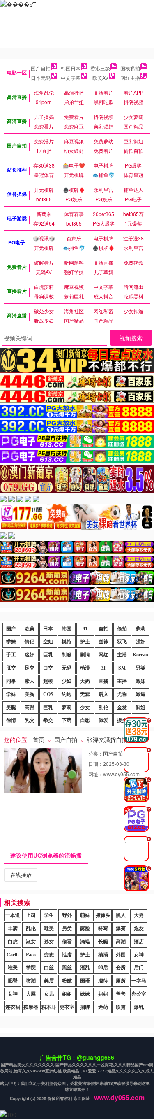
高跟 (29, 707)
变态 (49, 955)
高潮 (121, 942)
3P (103, 668)
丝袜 (103, 641)
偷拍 (122, 629)
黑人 (121, 915)
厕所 (121, 981)
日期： (95, 763)
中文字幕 (70, 77)
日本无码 (41, 77)
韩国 (66, 629)
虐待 (103, 981)
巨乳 (48, 655)
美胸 (29, 694)
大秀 (139, 915)
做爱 (103, 720)
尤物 (122, 694)
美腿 (11, 707)
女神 (139, 955)
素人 (29, 681)
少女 (85, 707)
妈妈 (103, 994)
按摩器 (30, 1007)
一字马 (138, 981)
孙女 (49, 942)
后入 (103, 694)
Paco (31, 955)
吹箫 (121, 1007)
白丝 (49, 967)
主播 (122, 655)
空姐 (48, 641)
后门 (139, 967)
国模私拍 (130, 68)
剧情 (85, 655)
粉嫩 (67, 981)
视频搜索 (131, 338)
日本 (48, 629)
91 (85, 629)
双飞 (122, 641)
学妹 (11, 641)
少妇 (66, 681)
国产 (11, 629)
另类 (140, 668)
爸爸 (121, 994)
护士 (85, 641)
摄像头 (103, 915)
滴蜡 (85, 942)
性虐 (67, 955)
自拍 (103, 629)
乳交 (29, 720)
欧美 (29, 629)
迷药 (103, 1007)
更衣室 (67, 1007)
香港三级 (100, 68)
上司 (31, 915)
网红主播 (130, 77)
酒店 (139, 942)
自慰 (85, 720)
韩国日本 (70, 68)
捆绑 (85, 1007)
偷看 (67, 942)
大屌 (31, 994)
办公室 (138, 994)
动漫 (85, 668)
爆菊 (121, 928)
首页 (38, 739)
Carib (13, 955)
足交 (29, 668)
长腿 (103, 942)
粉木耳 (48, 1007)
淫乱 (85, 967)
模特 (66, 641)
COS (48, 694)
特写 (103, 928)
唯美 (49, 928)
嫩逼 (140, 694)
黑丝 (67, 967)
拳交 (48, 720)
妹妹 (85, 994)
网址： (95, 773)
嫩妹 (140, 681)
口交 (48, 668)
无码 (66, 668)
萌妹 (85, 915)
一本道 (12, 915)
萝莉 (140, 629)
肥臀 (13, 981)
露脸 (85, 928)
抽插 (103, 955)
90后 (103, 967)
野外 (67, 915)
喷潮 (31, 981)
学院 (31, 967)
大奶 (85, 681)
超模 (48, 681)
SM (122, 668)
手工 (11, 655)
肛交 (11, 668)
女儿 (49, 994)
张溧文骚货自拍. (108, 739)
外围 (121, 955)
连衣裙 (12, 1007)
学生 (49, 915)
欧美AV (100, 77)
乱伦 (103, 707)
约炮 (66, 694)
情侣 (29, 641)
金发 (122, 707)
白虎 (13, 942)
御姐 (140, 707)
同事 (11, 681)
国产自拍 (41, 68)
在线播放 (21, 875)
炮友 (139, 928)
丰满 (13, 928)
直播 (103, 681)
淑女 (31, 942)
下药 (66, 720)
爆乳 (139, 1007)
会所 (121, 967)
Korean (140, 655)
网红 (103, 655)
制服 (66, 655)
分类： (95, 753)
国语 (85, 981)
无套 (85, 694)
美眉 (49, 981)
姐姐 (67, 994)
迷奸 (29, 655)
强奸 (140, 641)
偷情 (11, 720)
